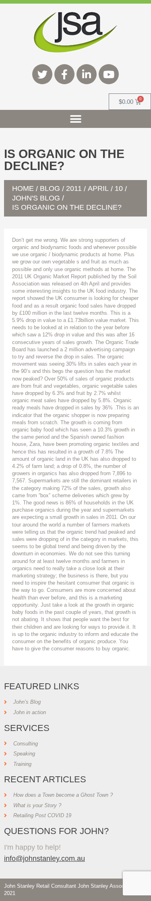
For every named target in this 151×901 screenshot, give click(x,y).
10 (119, 188)
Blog (50, 188)
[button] (75, 119)
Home (23, 188)
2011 (74, 188)
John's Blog (36, 198)
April (98, 188)
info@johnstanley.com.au (44, 858)
